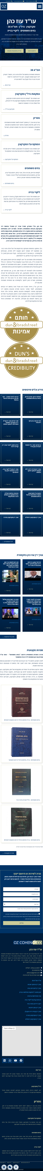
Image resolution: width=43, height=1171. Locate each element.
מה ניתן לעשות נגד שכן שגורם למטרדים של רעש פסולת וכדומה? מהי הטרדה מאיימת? (10, 564)
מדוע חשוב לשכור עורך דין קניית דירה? (10, 446)
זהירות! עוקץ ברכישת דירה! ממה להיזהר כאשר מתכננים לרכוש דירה (33, 563)
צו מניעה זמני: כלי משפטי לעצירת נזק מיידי (33, 446)
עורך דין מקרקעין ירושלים (33, 517)
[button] (39, 6)
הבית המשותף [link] (20, 657)
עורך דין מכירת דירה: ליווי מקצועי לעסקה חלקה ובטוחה (33, 470)
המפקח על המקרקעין (29, 144)
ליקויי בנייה (34, 192)
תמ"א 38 (35, 70)
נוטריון (36, 117)
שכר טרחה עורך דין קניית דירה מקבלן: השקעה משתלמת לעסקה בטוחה (10, 422)
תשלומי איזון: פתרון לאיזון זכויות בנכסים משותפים (33, 397)
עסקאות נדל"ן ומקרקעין (27, 93)
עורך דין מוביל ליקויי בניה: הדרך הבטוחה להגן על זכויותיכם (10, 470)
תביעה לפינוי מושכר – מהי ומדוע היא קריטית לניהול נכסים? (10, 398)
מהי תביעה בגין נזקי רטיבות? (35, 421)
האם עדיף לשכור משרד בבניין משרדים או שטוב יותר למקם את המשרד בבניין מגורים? (33, 601)
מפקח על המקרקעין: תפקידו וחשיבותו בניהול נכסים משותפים (33, 494)
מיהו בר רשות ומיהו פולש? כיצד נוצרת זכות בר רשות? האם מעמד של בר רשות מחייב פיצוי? (10, 601)
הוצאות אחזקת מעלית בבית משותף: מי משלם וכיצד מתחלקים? (11, 494)
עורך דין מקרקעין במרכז (11, 517)
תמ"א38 (38, 1070)
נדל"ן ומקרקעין (36, 1086)
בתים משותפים (32, 168)
